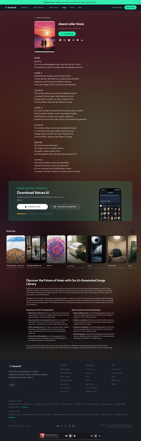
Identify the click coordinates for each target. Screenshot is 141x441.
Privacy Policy (116, 369)
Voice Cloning (64, 377)
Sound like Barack (106, 404)
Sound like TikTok (14, 407)
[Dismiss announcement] (138, 2)
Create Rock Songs (44, 414)
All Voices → (25, 407)
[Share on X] (69, 40)
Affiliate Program (91, 391)
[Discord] (57, 426)
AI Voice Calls (64, 391)
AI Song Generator (66, 380)
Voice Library (54, 7)
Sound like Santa (54, 404)
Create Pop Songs (15, 414)
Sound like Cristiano (92, 404)
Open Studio (130, 7)
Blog (79, 7)
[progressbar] (70, 439)
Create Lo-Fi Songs (120, 414)
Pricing (72, 7)
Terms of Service (117, 373)
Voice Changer (38, 7)
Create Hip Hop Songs (29, 414)
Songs (64, 7)
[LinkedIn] (73, 426)
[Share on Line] (78, 40)
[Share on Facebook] (60, 40)
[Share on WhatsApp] (65, 40)
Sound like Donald (14, 404)
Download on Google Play (66, 207)
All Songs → (12, 417)
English (12, 385)
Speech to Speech (66, 373)
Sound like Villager (119, 404)
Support (114, 384)
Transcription (64, 384)
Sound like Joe (79, 404)
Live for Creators (91, 388)
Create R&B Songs (59, 414)
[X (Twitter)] (61, 426)
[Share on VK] (73, 40)
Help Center (90, 384)
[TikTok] (69, 426)
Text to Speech (65, 369)
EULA (113, 377)
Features (24, 7)
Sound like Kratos (67, 404)
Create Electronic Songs (91, 414)
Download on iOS (34, 207)
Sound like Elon (27, 404)
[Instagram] (65, 426)
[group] (70, 439)
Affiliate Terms (116, 380)
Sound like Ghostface (40, 404)
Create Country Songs (73, 414)
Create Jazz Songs (106, 414)
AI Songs (89, 373)
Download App (117, 7)
